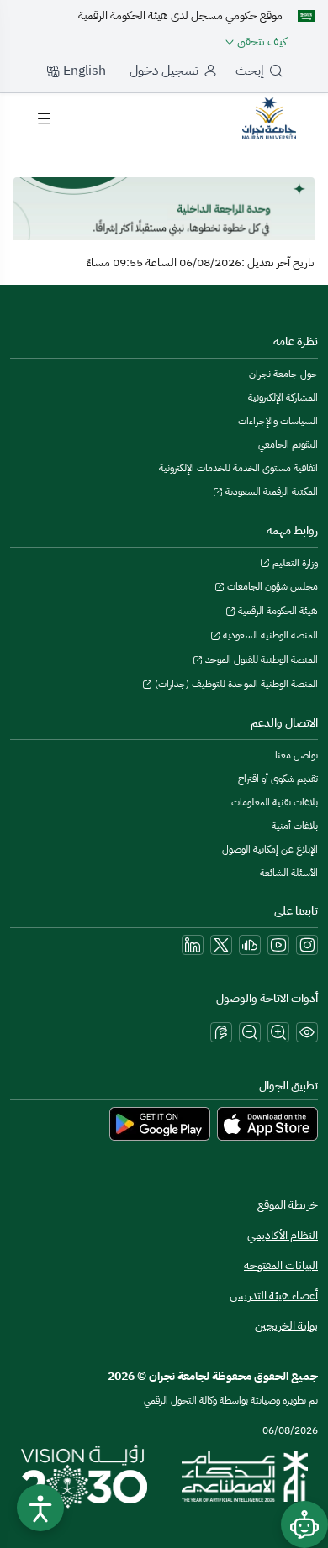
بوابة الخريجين (286, 1326)
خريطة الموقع (287, 1205)
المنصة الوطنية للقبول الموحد (260, 659)
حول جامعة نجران (283, 373)
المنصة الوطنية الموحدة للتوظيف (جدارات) (235, 683)
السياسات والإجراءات (278, 420)
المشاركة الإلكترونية (283, 397)
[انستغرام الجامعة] (307, 945)
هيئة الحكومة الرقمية (276, 610)
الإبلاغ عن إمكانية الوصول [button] (270, 849)
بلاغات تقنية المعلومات (274, 802)
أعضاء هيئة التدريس (274, 1295)
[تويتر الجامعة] (221, 945)
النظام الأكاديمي (282, 1235)
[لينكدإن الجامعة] (192, 945)
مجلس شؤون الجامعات (271, 586)
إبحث (249, 70)
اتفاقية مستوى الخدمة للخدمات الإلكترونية (238, 467)
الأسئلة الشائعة (289, 872)
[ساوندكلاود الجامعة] (249, 945)
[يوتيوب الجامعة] (278, 945)
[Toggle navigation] (44, 118)
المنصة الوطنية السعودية (269, 635)
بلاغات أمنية (295, 825)
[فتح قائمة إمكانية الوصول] (40, 1507)
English (83, 70)
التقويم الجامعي (288, 444)
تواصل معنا (296, 755)
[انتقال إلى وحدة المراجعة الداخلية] (269, 118)
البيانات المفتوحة (281, 1265)
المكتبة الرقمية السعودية (270, 491)
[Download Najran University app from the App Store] (267, 1123)
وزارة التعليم (294, 562)
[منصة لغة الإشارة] (221, 1032)
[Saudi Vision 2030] (84, 1477)
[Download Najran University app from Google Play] (159, 1123)
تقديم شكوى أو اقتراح (278, 778)
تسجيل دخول (164, 70)
